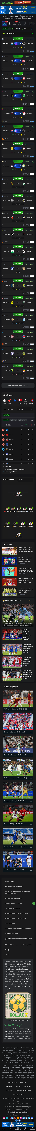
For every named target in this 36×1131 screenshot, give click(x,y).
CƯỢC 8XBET (27, 3)
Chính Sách (8, 1086)
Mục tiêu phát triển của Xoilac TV (14, 886)
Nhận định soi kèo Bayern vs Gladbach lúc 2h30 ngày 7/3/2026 (26, 661)
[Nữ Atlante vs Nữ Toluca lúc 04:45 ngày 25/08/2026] (18, 115)
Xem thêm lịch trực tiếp (16, 385)
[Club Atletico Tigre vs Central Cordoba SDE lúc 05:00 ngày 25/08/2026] (18, 133)
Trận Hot (17, 28)
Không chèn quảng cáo (11, 933)
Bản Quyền (27, 1086)
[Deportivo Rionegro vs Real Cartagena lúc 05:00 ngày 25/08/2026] (18, 150)
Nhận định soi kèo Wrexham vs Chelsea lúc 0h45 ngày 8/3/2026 (27, 648)
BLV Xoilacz (28, 28)
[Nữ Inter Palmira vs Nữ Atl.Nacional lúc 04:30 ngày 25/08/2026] (18, 98)
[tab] (4, 23)
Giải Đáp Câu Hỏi (18, 1095)
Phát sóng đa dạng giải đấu (12, 908)
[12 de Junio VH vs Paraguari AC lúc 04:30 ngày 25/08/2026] (18, 80)
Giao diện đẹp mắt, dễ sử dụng (13, 903)
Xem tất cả (29, 601)
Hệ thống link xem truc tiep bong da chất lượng (18, 928)
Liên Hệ (18, 1086)
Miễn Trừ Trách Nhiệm (23, 1091)
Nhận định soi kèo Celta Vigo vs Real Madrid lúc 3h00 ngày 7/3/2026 (27, 674)
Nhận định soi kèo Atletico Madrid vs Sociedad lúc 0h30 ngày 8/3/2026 (26, 635)
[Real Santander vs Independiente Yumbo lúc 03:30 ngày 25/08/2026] (18, 45)
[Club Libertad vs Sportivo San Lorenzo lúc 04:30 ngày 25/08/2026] (18, 63)
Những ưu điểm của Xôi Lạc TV (13, 898)
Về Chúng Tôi (12, 1082)
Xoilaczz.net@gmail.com (20, 1112)
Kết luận (7, 950)
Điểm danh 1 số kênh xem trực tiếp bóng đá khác (18, 945)
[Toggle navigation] (33, 3)
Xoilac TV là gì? (9, 881)
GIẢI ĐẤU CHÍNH (8, 395)
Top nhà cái (18, 3)
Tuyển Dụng (9, 1091)
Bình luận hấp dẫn (10, 923)
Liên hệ (7, 955)
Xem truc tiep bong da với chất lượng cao (16, 913)
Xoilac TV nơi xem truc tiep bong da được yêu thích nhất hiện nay (17, 892)
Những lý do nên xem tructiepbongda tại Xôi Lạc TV (18, 939)
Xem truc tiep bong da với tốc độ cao (15, 918)
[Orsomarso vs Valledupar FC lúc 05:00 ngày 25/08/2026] (18, 168)
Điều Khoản (24, 1082)
